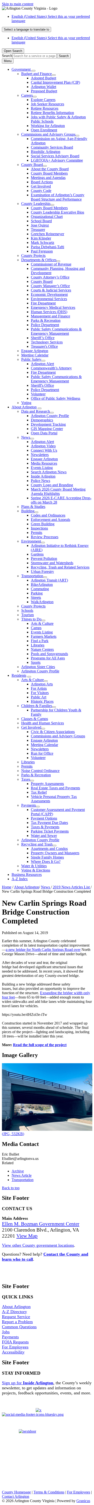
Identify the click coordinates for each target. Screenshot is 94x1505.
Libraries (37, 645)
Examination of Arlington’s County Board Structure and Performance (57, 197)
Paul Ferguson (42, 251)
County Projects (33, 255)
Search (7, 56)
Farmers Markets (43, 636)
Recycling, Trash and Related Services (60, 567)
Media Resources (44, 463)
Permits (36, 533)
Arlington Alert (42, 364)
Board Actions (42, 182)
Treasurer (38, 230)
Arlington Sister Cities (38, 667)
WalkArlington (42, 602)
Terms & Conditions (49, 1492)
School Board (41, 221)
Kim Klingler (41, 238)
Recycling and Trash (37, 844)
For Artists (39, 688)
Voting (26, 403)
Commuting (40, 589)
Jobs (6, 1331)
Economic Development (49, 294)
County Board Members (49, 173)
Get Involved (41, 186)
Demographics (42, 420)
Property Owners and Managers (55, 853)
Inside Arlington (43, 476)
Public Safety (31, 359)
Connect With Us (44, 450)
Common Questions (19, 1326)
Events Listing (42, 468)
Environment (31, 541)
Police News (40, 481)
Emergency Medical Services (53, 307)
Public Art (38, 697)
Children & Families (36, 706)
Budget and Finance (36, 74)
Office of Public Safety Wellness (55, 398)
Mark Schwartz (42, 242)
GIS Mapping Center (47, 429)
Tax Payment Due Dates (49, 823)
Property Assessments (47, 784)
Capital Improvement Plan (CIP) (55, 82)
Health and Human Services (42, 723)
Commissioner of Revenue (51, 264)
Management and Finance (50, 316)
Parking (37, 593)
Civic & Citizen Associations (53, 732)
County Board (32, 165)
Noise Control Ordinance (40, 771)
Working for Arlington (48, 126)
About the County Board (50, 169)
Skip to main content (17, 4)
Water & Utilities (34, 866)
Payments (28, 805)
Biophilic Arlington (45, 152)
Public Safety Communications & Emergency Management (56, 331)
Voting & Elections (35, 870)
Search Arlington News (49, 472)
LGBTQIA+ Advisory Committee (57, 160)
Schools (27, 610)
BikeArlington (42, 584)
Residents (19, 675)
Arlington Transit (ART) (49, 580)
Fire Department (43, 303)
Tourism (27, 615)
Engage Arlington (34, 351)
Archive (18, 1171)
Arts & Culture (42, 623)
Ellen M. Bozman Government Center (40, 1224)
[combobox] (26, 29)
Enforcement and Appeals (50, 520)
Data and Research (35, 411)
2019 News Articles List (72, 887)
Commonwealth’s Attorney (51, 368)
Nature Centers (42, 649)
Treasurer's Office (44, 346)
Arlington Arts (42, 684)
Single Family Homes (47, 857)
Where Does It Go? (45, 862)
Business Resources (27, 875)
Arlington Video (43, 446)
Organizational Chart (47, 217)
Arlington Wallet (43, 87)
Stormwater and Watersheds (52, 563)
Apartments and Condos (49, 849)
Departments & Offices (38, 260)
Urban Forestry (42, 571)
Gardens (37, 554)
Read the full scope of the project (40, 1045)
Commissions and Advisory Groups (48, 134)
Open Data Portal (44, 433)
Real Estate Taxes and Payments (55, 788)
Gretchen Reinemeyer (47, 234)
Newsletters (40, 455)
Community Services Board (52, 147)
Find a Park (39, 641)
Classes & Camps (34, 719)
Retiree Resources (44, 108)
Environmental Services (49, 299)
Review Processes (44, 537)
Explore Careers (43, 100)
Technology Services (47, 342)
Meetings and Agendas (48, 178)
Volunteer (38, 394)
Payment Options (44, 818)
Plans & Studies (33, 507)
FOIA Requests (15, 1342)
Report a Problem (17, 1321)
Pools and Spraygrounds (49, 654)
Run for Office (42, 753)
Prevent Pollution (44, 558)
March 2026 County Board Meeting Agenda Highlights (58, 491)
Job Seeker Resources (47, 104)
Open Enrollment (44, 130)
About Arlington (24, 407)
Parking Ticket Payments (50, 831)
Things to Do (31, 619)
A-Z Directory (14, 1311)
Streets (36, 597)
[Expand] (33, 70)
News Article (22, 1175)
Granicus (83, 1501)
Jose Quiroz (40, 225)
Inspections (39, 528)
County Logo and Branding (52, 485)
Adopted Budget (43, 78)
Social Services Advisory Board (55, 156)
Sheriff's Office (42, 385)
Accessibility (13, 1352)
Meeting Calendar (34, 355)
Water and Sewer (44, 836)
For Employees (15, 1347)
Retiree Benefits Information (52, 113)
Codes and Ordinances (48, 515)
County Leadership (35, 204)
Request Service (16, 1316)
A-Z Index (20, 879)
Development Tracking (48, 424)
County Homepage (16, 1492)
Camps (36, 628)
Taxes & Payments (45, 827)
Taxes (25, 779)
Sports (35, 662)
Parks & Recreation (45, 320)
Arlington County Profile (50, 416)
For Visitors (40, 693)
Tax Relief (39, 792)
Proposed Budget (44, 91)
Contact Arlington (15, 1496)
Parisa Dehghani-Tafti (47, 247)
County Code (41, 191)
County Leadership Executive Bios (57, 212)
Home (6, 887)
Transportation (32, 576)
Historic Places (42, 701)
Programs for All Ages (48, 658)
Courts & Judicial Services (51, 290)
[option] (52, 18)
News (25, 437)
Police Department (45, 325)
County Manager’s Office (50, 286)
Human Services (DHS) (49, 312)
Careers (27, 95)
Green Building (42, 524)
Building (27, 511)
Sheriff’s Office (42, 338)
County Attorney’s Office (50, 277)
